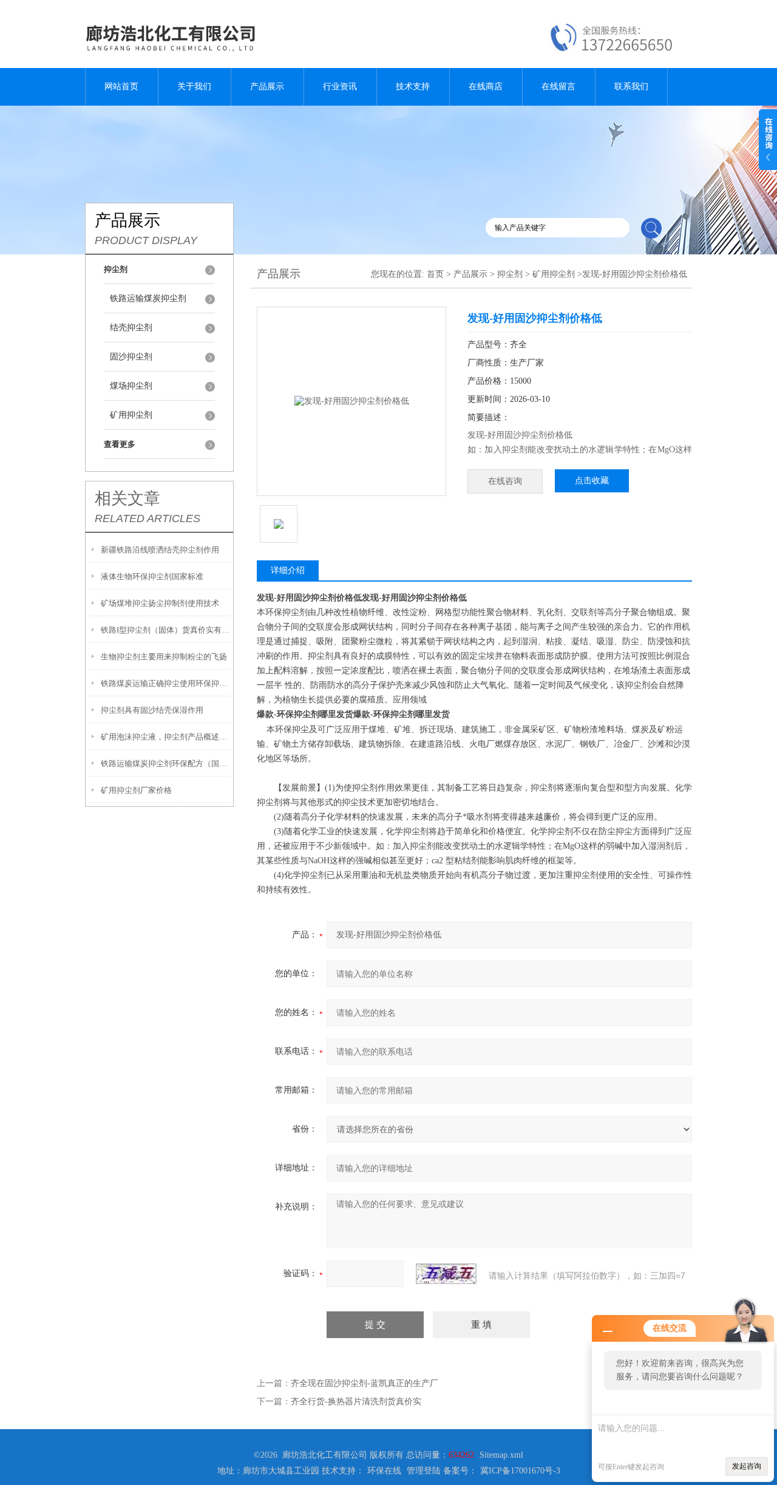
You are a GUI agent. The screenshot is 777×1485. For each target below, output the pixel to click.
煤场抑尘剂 (131, 385)
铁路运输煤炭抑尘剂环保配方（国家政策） (165, 763)
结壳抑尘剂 (131, 327)
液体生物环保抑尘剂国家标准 (152, 576)
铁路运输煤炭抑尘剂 (148, 298)
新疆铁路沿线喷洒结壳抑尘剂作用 (160, 549)
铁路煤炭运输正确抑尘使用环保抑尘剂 (165, 683)
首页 (435, 274)
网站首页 (121, 86)
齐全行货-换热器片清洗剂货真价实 (356, 1401)
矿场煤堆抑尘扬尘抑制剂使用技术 (160, 603)
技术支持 (413, 86)
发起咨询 (746, 1466)
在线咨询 (505, 481)
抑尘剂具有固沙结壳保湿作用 (152, 710)
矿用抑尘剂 (131, 415)
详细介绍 (288, 570)
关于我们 (194, 86)
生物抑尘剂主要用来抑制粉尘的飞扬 (164, 656)
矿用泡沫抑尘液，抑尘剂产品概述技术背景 (165, 736)
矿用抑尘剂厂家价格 (136, 790)
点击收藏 (592, 480)
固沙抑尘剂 (131, 356)
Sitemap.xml (501, 1455)
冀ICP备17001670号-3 (520, 1470)
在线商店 (486, 86)
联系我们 (631, 86)
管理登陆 (424, 1470)
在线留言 (558, 86)
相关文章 (127, 498)
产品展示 (267, 86)
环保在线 (384, 1470)
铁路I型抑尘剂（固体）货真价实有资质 (165, 629)
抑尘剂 (510, 274)
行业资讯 (340, 86)
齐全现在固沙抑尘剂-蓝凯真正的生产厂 (364, 1383)
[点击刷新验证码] (446, 1273)
